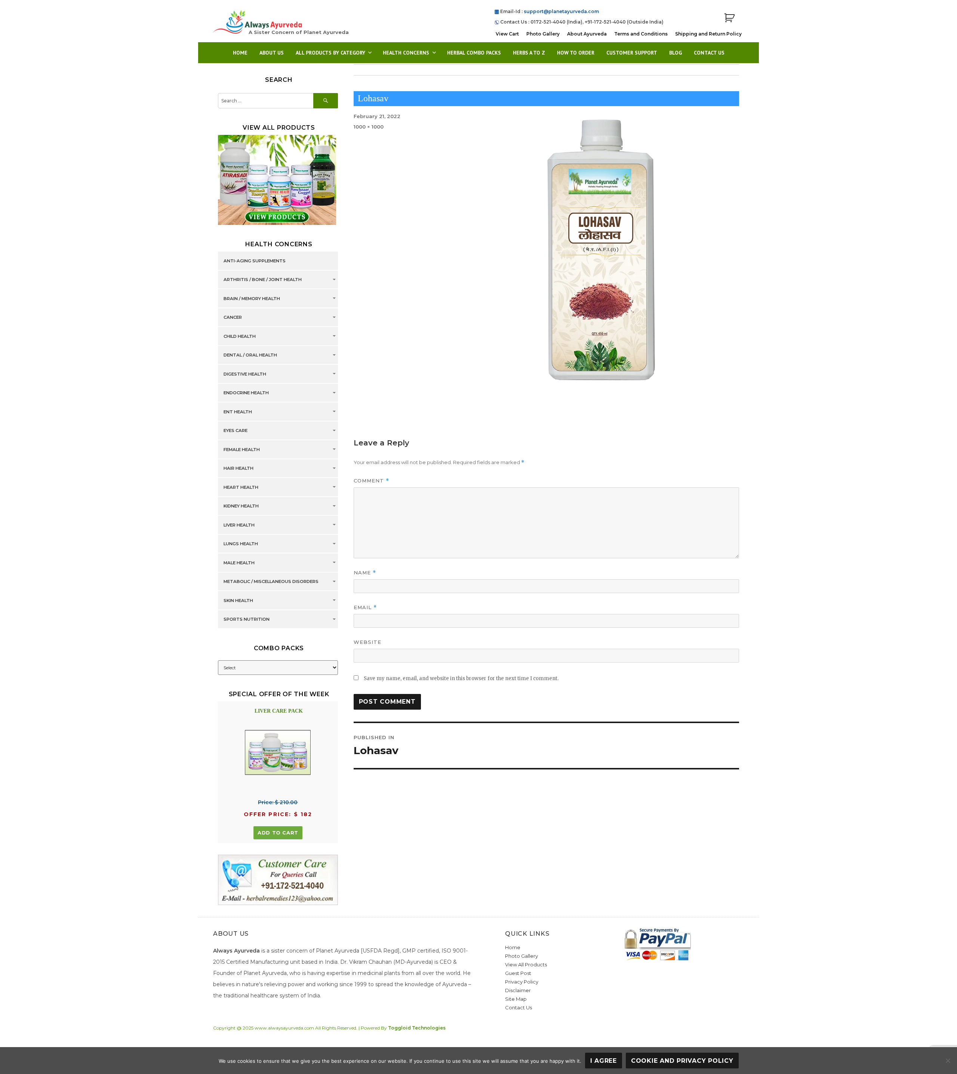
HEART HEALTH (241, 487)
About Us (271, 52)
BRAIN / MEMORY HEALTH (252, 298)
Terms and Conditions (641, 34)
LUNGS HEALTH (241, 544)
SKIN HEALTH (238, 600)
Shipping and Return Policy (708, 34)
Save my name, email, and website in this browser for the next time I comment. (461, 678)
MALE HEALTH (239, 562)
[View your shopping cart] (729, 18)
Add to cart (278, 833)
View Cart (507, 34)
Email (365, 607)
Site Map (516, 999)
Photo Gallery (543, 34)
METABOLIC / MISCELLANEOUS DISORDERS (271, 581)
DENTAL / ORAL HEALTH (250, 355)
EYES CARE (235, 430)
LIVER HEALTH (239, 525)
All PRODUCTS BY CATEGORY (330, 52)
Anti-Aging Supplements (255, 260)
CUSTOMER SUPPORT (631, 52)
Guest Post (518, 973)
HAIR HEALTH (238, 468)
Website (367, 642)
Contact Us (709, 52)
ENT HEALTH (238, 411)
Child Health (240, 336)
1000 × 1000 (369, 127)
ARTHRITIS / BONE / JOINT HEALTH (263, 280)
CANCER (233, 317)
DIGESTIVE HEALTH (245, 374)
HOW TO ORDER (575, 52)
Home (240, 52)
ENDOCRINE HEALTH (246, 393)
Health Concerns (406, 52)
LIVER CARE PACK (279, 711)
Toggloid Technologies (417, 1028)
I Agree (603, 1060)
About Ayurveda (587, 34)
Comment (371, 481)
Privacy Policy (521, 982)
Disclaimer (518, 990)
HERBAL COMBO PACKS (474, 52)
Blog (675, 52)
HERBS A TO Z (529, 52)
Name (365, 573)
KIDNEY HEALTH (241, 506)
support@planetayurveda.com (561, 11)
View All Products (526, 964)
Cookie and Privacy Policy (682, 1060)
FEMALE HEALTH (242, 449)
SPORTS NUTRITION (247, 619)
